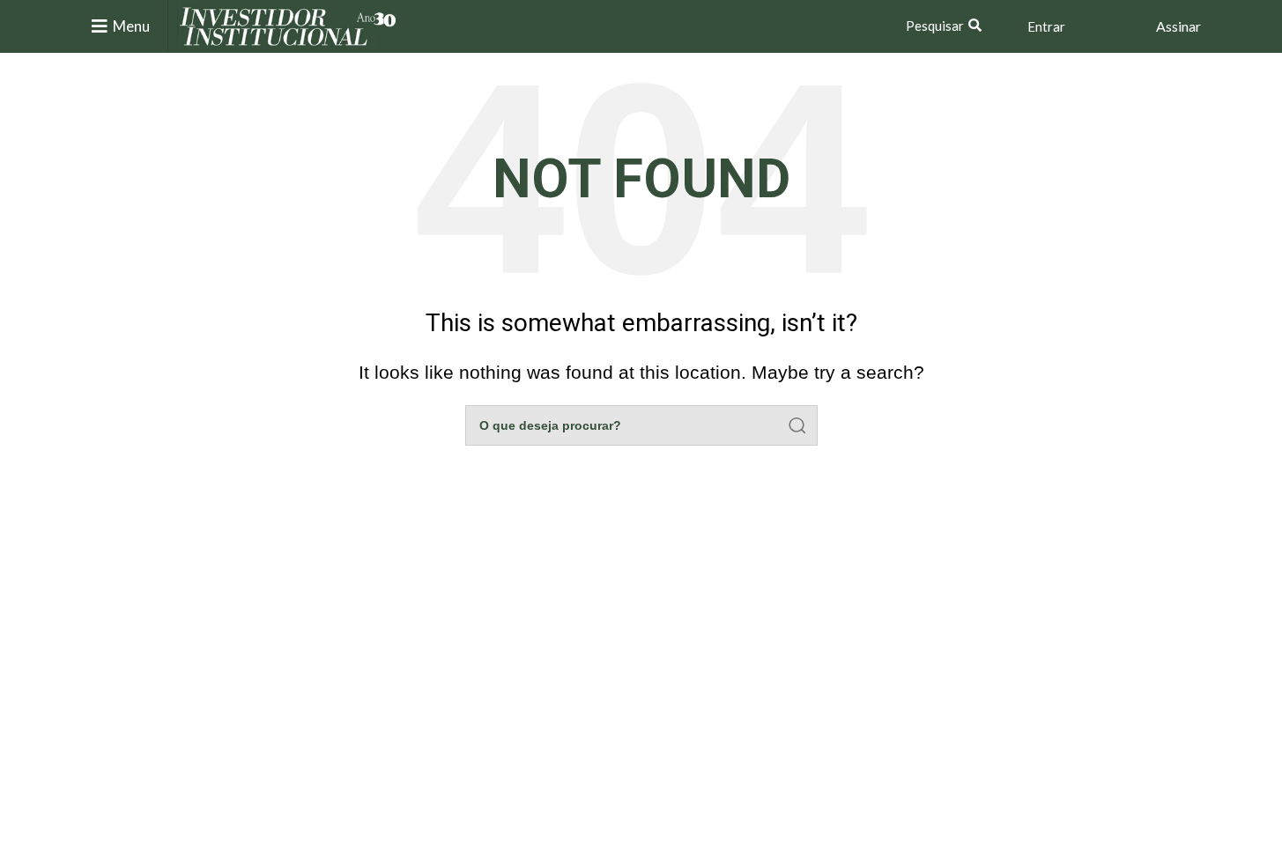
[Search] (797, 425)
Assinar (1178, 26)
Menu (131, 26)
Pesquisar (935, 25)
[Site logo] (288, 25)
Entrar (1046, 26)
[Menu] (99, 26)
